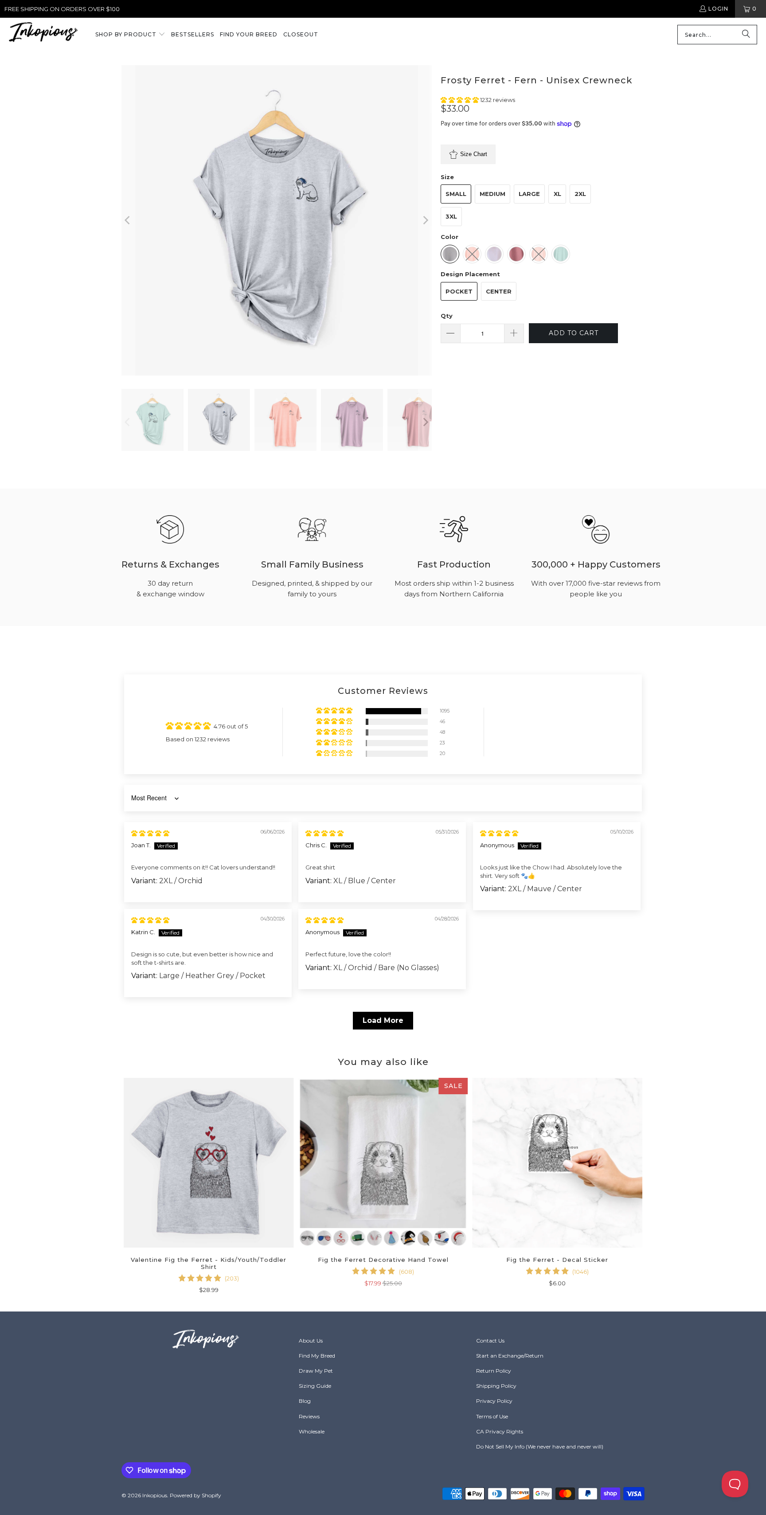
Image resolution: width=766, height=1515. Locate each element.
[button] (130, 35)
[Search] (746, 34)
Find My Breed (317, 1355)
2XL (580, 193)
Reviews (309, 1416)
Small (456, 193)
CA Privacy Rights (499, 1431)
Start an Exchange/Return (509, 1355)
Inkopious (154, 1495)
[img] (150, 833)
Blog (305, 1401)
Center (499, 291)
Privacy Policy (494, 1401)
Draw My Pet (316, 1370)
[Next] (425, 220)
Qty (447, 315)
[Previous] (128, 220)
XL (557, 193)
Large (529, 193)
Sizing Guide (315, 1385)
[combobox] (717, 34)
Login (718, 8)
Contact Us (490, 1340)
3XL (451, 216)
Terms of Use (492, 1416)
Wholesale (311, 1431)
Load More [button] (383, 1020)
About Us (311, 1340)
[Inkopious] (43, 34)
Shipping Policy (496, 1385)
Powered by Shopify (195, 1495)
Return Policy (493, 1370)
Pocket (459, 291)
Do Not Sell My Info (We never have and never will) (539, 1446)
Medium (492, 193)
